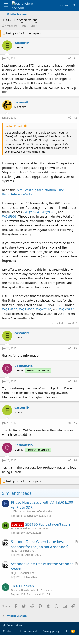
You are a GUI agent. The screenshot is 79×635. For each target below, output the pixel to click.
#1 (75, 58)
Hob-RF (15, 528)
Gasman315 (23, 366)
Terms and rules (29, 631)
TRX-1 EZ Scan (22, 585)
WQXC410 (43, 309)
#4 (75, 381)
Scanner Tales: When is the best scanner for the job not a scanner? (39, 544)
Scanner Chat (27, 550)
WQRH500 (27, 309)
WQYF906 (9, 216)
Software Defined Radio (38, 511)
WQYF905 (49, 212)
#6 (75, 460)
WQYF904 (32, 212)
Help (65, 631)
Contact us (9, 631)
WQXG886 (67, 309)
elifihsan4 (16, 511)
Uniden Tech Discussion (35, 528)
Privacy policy (50, 631)
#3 (75, 348)
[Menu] (6, 5)
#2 (75, 117)
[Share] (69, 58)
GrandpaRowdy (20, 590)
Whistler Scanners (41, 590)
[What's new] (74, 5)
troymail (21, 102)
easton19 (11, 26)
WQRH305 (9, 309)
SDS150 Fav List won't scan (47, 524)
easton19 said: (14, 126)
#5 (75, 423)
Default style (14, 625)
